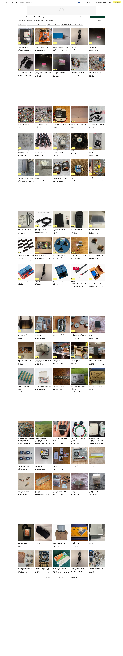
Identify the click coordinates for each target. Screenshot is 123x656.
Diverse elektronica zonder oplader (59, 465)
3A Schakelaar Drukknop (23, 491)
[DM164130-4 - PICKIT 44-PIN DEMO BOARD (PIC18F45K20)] (43, 558)
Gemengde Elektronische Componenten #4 (24, 125)
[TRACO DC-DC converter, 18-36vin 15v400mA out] (61, 62)
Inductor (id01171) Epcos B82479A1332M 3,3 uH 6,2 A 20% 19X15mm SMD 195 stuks (61, 256)
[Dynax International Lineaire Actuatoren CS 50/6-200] (26, 219)
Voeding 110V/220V (93, 177)
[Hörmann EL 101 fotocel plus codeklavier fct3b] (97, 350)
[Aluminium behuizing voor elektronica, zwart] (26, 324)
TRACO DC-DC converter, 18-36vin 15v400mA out (61, 73)
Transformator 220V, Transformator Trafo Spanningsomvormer (76, 361)
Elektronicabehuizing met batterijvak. (77, 230)
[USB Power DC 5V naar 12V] (43, 219)
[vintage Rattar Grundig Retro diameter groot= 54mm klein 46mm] (79, 324)
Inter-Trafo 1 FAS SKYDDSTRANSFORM (58, 151)
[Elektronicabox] (97, 532)
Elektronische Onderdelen (26, 20)
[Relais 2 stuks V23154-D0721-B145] (97, 245)
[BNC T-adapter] (79, 481)
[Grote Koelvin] (43, 481)
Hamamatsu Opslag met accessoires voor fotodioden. (96, 230)
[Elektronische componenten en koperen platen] (26, 558)
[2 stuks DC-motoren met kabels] (79, 245)
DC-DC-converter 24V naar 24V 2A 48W (61, 125)
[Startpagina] (13, 2)
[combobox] (45, 2)
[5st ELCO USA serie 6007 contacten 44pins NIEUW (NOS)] (26, 376)
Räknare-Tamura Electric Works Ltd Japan (97, 334)
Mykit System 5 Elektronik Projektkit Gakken (77, 542)
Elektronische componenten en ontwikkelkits (96, 569)
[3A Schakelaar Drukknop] (26, 481)
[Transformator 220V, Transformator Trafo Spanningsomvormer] (79, 350)
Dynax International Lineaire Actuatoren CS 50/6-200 (24, 230)
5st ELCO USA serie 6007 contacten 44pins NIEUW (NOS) (25, 387)
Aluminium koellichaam (94, 465)
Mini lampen (38, 177)
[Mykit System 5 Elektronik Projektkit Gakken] (79, 532)
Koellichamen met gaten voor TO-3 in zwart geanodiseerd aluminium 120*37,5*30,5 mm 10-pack (26, 256)
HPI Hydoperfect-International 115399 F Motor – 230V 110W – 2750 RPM (60, 177)
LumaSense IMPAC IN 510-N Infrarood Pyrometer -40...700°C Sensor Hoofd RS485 (61, 46)
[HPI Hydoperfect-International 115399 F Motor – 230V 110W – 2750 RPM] (61, 167)
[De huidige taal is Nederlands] (79, 2)
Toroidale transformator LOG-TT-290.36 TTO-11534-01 (43, 361)
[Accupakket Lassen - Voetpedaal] (26, 62)
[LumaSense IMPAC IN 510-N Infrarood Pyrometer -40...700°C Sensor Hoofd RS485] (61, 36)
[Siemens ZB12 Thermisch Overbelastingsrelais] (43, 455)
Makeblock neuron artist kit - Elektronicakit (60, 569)
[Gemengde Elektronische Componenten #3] (43, 114)
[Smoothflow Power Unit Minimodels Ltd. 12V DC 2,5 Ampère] (26, 532)
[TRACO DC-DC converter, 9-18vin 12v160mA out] (43, 62)
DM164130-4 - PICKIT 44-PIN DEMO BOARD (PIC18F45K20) (42, 569)
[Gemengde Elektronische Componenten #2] (97, 62)
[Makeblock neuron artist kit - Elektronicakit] (61, 558)
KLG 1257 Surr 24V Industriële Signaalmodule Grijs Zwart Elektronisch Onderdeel (60, 542)
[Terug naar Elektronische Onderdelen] (18, 20)
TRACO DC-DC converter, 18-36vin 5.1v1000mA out (97, 46)
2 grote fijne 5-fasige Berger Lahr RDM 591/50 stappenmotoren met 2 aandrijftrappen (26, 177)
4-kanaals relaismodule (23, 281)
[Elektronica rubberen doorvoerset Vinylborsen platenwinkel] (26, 429)
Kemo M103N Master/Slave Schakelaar (95, 151)
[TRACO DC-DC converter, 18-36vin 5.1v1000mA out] (97, 36)
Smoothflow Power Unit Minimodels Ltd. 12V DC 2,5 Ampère (24, 542)
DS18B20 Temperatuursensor (78, 46)
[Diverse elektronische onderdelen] (61, 481)
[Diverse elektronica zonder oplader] (61, 455)
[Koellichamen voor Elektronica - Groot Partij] (97, 114)
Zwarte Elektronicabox (40, 542)
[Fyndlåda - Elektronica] (43, 245)
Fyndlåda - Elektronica (40, 255)
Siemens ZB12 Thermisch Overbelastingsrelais (41, 465)
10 (67, 577)
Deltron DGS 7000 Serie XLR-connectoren (42, 334)
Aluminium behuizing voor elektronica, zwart (23, 334)
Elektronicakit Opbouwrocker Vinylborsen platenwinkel (78, 387)
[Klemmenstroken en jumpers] (79, 62)
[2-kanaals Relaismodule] (61, 272)
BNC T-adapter (74, 491)
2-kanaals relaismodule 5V (77, 177)
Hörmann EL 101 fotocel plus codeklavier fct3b (95, 361)
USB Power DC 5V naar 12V (41, 229)
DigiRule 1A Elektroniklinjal (59, 386)
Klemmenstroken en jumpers (77, 72)
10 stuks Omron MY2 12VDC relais (43, 386)
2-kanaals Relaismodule (58, 281)
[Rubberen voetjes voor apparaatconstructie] (43, 141)
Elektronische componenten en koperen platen (25, 569)
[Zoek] (71, 2)
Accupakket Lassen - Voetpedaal (25, 72)
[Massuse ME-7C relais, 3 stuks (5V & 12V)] (61, 429)
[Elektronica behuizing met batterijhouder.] (61, 219)
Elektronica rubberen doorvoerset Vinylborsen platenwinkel (26, 439)
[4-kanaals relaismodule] (26, 272)
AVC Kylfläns (74, 150)
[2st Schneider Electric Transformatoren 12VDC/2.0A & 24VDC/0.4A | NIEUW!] (97, 429)
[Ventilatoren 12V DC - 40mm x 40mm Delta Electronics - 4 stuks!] (26, 455)
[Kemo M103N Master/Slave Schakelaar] (97, 141)
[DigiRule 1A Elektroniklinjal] (61, 376)
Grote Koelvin (38, 491)
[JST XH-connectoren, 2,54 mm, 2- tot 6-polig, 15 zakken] (26, 141)
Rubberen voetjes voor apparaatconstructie (40, 151)
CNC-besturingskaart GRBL (77, 465)
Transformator (56, 360)
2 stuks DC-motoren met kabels (78, 255)
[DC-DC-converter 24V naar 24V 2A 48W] (61, 114)
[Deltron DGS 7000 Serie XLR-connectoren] (43, 324)
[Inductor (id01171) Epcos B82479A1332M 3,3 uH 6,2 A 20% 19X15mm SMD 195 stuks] (61, 245)
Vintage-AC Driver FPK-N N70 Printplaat (25, 361)
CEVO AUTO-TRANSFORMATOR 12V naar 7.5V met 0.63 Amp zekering (42, 46)
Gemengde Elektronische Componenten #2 (95, 73)
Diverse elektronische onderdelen (61, 491)
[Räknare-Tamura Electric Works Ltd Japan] (97, 324)
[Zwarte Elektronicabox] (43, 532)
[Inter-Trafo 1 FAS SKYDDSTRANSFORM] (61, 141)
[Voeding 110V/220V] (97, 167)
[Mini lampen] (43, 167)
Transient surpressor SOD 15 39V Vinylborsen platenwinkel (96, 387)
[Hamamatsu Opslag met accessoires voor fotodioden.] (97, 219)
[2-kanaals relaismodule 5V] (79, 167)
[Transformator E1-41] (97, 481)
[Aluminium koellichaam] (97, 455)
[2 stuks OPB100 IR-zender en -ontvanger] (79, 429)
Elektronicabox (92, 542)
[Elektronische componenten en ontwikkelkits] (97, 558)
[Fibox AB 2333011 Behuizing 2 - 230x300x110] (79, 114)
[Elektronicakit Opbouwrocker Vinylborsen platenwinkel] (79, 376)
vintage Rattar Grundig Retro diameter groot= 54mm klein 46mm (79, 334)
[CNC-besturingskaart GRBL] (79, 455)
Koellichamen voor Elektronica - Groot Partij (96, 125)
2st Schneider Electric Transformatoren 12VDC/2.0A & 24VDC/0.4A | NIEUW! (96, 439)
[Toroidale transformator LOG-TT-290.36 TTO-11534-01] (43, 350)
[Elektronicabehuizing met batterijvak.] (79, 219)
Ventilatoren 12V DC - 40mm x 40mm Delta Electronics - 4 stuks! (25, 465)
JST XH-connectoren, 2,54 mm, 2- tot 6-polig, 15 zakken (26, 151)
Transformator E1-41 (93, 491)
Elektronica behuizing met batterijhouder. (59, 230)
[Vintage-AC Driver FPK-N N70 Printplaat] (26, 350)
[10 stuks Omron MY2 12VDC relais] (43, 376)
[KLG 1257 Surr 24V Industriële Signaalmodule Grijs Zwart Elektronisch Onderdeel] (61, 532)
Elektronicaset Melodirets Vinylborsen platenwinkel (41, 439)
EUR (83, 2)
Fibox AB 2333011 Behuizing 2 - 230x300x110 (78, 125)
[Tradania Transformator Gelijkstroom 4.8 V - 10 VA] (97, 272)
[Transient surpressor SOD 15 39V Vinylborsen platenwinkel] (97, 376)
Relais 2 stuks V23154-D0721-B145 (97, 255)
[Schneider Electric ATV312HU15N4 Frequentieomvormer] (26, 36)
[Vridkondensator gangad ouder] (61, 324)
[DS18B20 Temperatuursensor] (79, 36)
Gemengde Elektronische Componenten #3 (41, 125)
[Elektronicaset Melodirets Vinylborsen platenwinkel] (43, 429)
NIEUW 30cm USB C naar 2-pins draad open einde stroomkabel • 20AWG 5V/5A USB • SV (78, 282)
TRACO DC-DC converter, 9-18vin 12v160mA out (43, 73)
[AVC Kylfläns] (79, 141)
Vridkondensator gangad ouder (60, 334)
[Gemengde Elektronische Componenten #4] (26, 114)
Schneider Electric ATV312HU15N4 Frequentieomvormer (26, 46)
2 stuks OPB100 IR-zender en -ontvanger (78, 439)
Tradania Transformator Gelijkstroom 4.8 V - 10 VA (95, 282)
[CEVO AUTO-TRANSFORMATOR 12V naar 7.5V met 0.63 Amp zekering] (43, 36)
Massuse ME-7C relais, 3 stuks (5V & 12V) (61, 439)
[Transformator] (61, 350)
